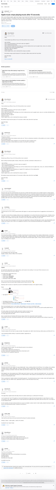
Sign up (11, 487)
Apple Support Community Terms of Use (29, 482)
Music (2, 6)
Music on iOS (6, 6)
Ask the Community (40, 3)
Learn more (7, 487)
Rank (53, 92)
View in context (7, 59)
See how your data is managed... (39, 482)
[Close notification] (53, 485)
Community (4, 3)
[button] (52, 1)
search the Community (8, 467)
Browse (45, 3)
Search (49, 3)
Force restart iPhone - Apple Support (19, 303)
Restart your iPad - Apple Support (34, 303)
